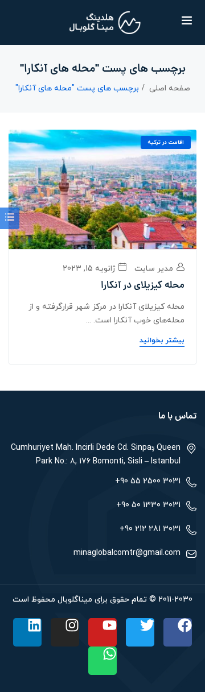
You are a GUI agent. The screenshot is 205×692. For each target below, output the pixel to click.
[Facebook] (177, 632)
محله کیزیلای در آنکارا (142, 286)
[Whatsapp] (102, 661)
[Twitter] (140, 632)
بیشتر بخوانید (162, 340)
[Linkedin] (27, 632)
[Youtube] (102, 632)
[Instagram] (65, 632)
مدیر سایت (154, 268)
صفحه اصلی (169, 88)
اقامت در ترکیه (165, 142)
